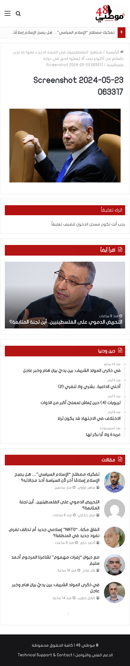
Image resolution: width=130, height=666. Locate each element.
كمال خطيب (86, 598)
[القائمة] (8, 15)
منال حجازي (86, 515)
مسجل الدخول (88, 224)
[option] (65, 295)
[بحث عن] (18, 15)
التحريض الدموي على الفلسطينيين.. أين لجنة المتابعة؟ (65, 322)
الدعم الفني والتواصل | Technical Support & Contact (65, 655)
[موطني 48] (110, 13)
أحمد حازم (87, 543)
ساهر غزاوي (86, 487)
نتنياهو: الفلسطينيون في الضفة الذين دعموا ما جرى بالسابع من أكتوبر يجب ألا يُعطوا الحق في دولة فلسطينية (68, 58)
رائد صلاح (89, 570)
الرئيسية (113, 52)
